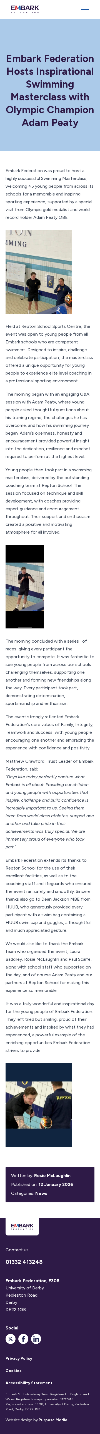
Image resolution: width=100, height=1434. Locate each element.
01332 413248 (24, 1262)
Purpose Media (53, 1420)
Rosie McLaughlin (52, 1175)
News (41, 1193)
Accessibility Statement (29, 1383)
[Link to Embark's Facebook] (23, 1339)
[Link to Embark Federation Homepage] (25, 9)
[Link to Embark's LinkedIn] (36, 1339)
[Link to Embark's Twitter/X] (11, 1339)
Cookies (13, 1370)
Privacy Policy (19, 1358)
